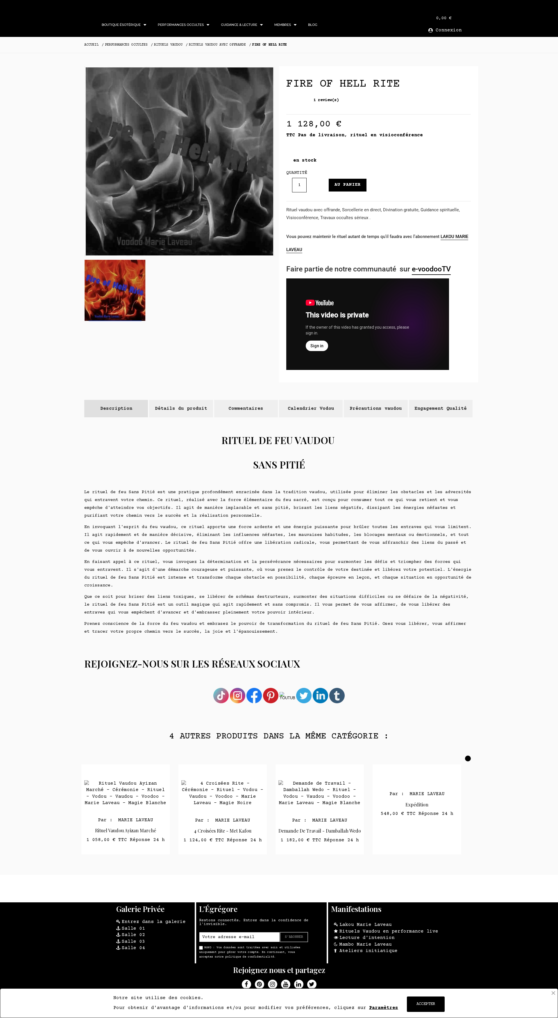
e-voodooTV (431, 269)
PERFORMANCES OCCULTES (181, 25)
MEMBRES (282, 25)
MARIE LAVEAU (134, 820)
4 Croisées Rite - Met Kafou (222, 831)
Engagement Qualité (440, 408)
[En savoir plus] (132, 770)
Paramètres (383, 1007)
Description (116, 408)
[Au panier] (118, 770)
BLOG (312, 25)
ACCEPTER (425, 1004)
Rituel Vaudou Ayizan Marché (125, 830)
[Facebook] (246, 984)
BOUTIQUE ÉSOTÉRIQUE (121, 25)
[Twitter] (311, 984)
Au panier (348, 184)
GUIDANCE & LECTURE (239, 25)
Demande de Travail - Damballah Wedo (319, 831)
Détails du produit (181, 408)
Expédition (416, 804)
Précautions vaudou (376, 408)
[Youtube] (285, 984)
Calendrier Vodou (311, 408)
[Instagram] (272, 984)
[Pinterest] (259, 984)
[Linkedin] (298, 984)
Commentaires (245, 408)
